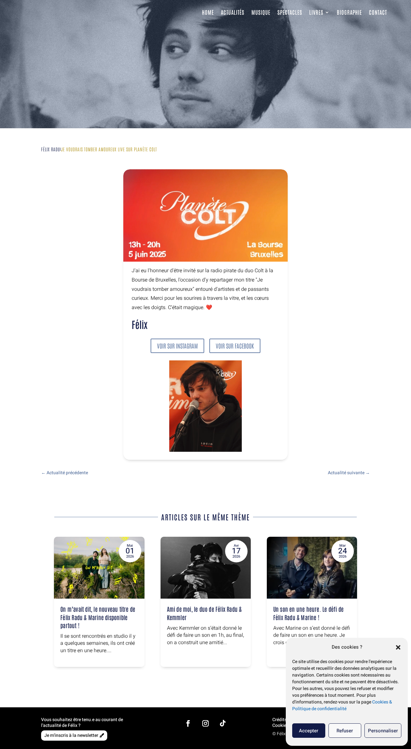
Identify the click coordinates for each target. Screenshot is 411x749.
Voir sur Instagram (177, 345)
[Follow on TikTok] (222, 723)
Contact (378, 12)
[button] (398, 647)
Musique (260, 12)
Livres (316, 12)
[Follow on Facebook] (188, 723)
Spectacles (289, 12)
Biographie (349, 12)
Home (208, 12)
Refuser (345, 730)
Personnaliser (383, 730)
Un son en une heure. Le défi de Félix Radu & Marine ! (308, 613)
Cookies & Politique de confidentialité (342, 705)
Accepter (308, 730)
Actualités (232, 12)
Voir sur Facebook (235, 345)
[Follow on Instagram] (205, 723)
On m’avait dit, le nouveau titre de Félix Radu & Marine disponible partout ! (97, 617)
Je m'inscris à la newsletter (71, 735)
